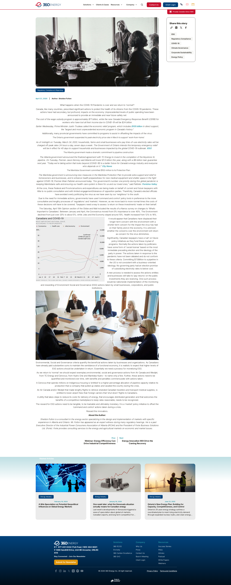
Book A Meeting (142, 556)
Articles (161, 553)
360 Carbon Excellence (122, 553)
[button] (88, 4)
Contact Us (154, 5)
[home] (48, 4)
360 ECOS (117, 546)
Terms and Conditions (168, 571)
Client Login (171, 5)
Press (138, 550)
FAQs (160, 550)
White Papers (163, 560)
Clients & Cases (102, 5)
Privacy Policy (152, 571)
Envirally (116, 550)
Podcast (161, 556)
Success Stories (164, 546)
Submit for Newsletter (66, 562)
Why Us (139, 546)
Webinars (162, 563)
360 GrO (116, 556)
